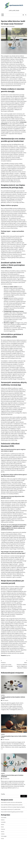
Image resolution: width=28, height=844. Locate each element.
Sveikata (2, 834)
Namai (2, 826)
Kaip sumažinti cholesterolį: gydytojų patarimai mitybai (12, 811)
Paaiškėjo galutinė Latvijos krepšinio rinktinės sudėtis (13, 697)
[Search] (25, 15)
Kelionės (2, 819)
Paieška (3, 794)
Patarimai (3, 829)
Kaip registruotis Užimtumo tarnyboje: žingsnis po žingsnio (13, 807)
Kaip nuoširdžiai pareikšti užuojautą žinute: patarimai (11, 804)
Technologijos (4, 836)
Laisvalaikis (3, 822)
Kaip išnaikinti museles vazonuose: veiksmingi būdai (11, 802)
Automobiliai (3, 817)
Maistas (2, 824)
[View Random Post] (23, 15)
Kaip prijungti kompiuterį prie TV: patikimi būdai (10, 809)
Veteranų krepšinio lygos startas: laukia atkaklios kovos (14, 736)
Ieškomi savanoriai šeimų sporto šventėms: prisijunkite (12, 775)
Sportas (8, 655)
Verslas (2, 838)
